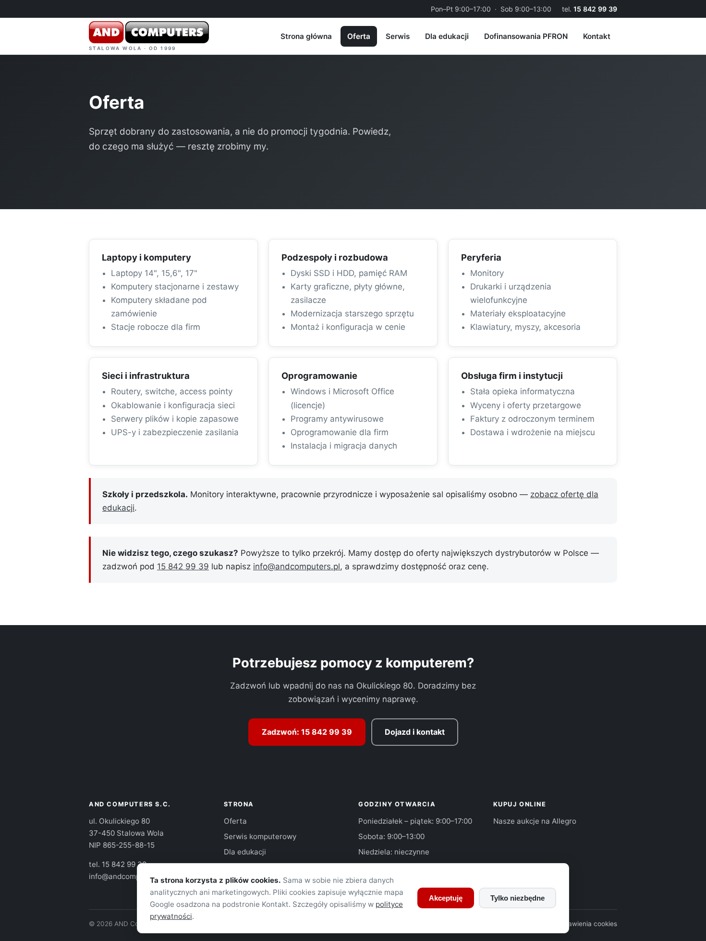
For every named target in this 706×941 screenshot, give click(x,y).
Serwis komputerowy (260, 836)
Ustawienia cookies (587, 924)
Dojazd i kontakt (415, 732)
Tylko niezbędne (517, 898)
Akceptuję (446, 898)
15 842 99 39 (595, 9)
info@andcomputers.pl (296, 566)
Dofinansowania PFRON (526, 36)
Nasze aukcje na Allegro (534, 821)
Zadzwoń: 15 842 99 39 (307, 732)
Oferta (358, 36)
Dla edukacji (447, 36)
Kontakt (596, 36)
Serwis (398, 36)
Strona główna (306, 36)
